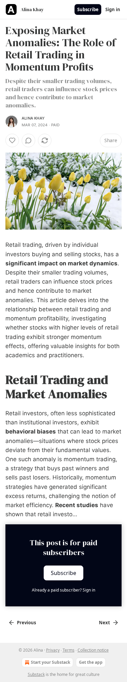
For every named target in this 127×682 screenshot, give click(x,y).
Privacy (53, 650)
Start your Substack (50, 662)
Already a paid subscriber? (63, 590)
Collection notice (93, 650)
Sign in (112, 9)
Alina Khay (33, 118)
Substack (36, 674)
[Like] (12, 140)
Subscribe (88, 9)
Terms (69, 650)
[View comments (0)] (28, 140)
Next (104, 623)
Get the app (91, 662)
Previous (26, 623)
